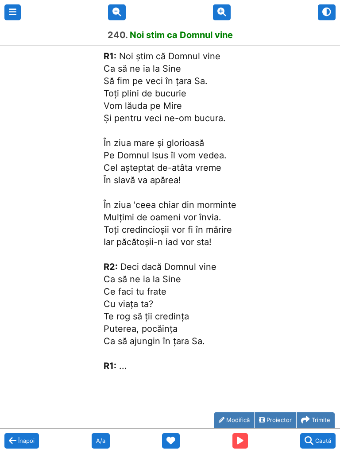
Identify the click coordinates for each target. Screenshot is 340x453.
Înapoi (26, 440)
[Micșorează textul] (117, 12)
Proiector (279, 419)
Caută (323, 440)
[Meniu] (12, 12)
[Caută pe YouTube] (240, 441)
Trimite (321, 419)
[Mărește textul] (222, 12)
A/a (100, 440)
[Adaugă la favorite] (171, 441)
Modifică (238, 419)
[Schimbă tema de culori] (327, 12)
